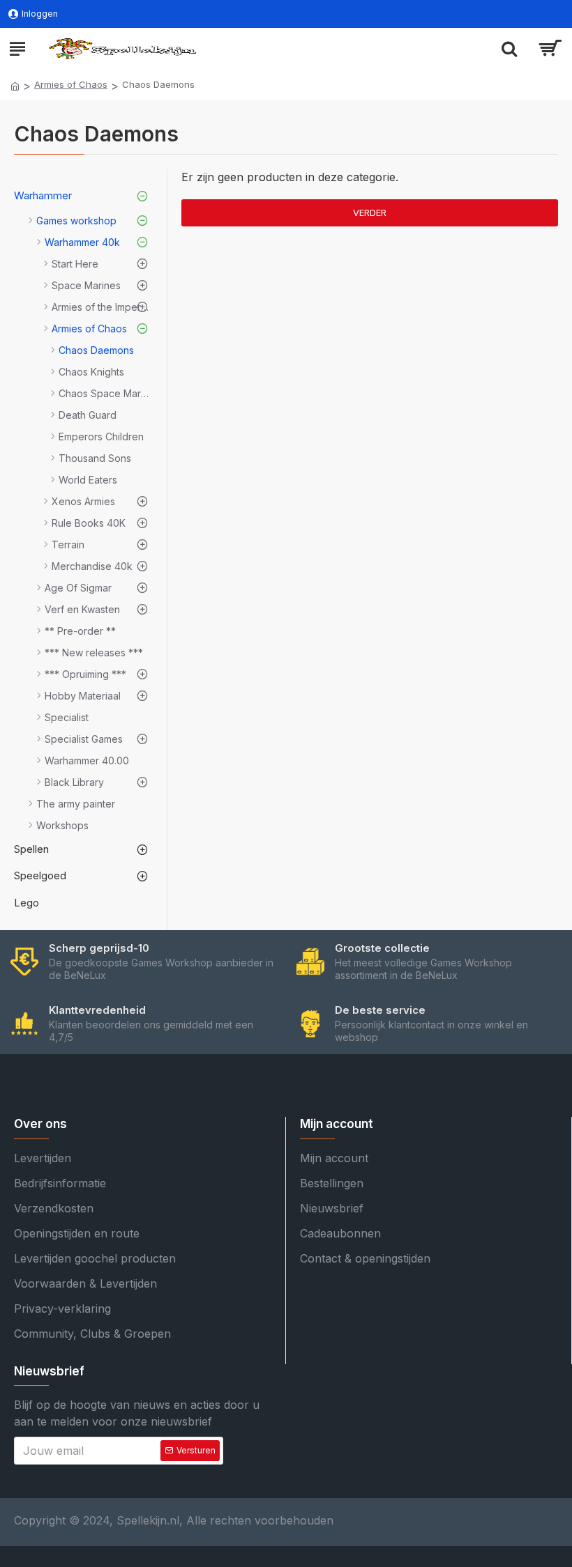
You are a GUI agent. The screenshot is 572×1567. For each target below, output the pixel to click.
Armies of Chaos (70, 84)
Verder (369, 212)
